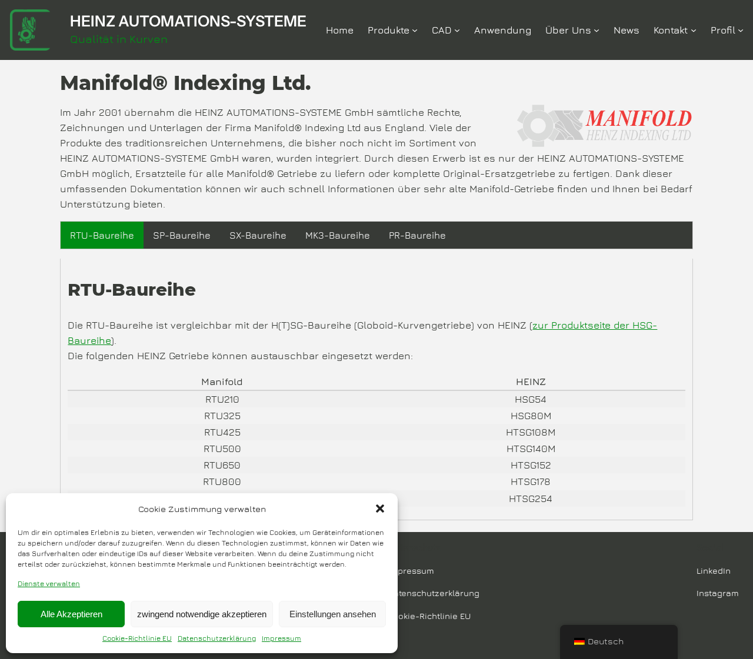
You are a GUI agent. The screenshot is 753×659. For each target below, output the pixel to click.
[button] (380, 508)
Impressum (281, 638)
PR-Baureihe (417, 235)
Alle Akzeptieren (71, 614)
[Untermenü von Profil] (741, 30)
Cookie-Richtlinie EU (137, 638)
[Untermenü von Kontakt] (694, 30)
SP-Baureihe (182, 235)
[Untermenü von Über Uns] (596, 30)
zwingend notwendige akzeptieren (201, 614)
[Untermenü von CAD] (457, 30)
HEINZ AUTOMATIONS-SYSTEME (188, 21)
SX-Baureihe (257, 235)
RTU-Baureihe (102, 235)
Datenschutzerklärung (217, 638)
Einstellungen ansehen (332, 614)
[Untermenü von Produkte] (415, 30)
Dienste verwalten (49, 583)
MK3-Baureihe (337, 235)
